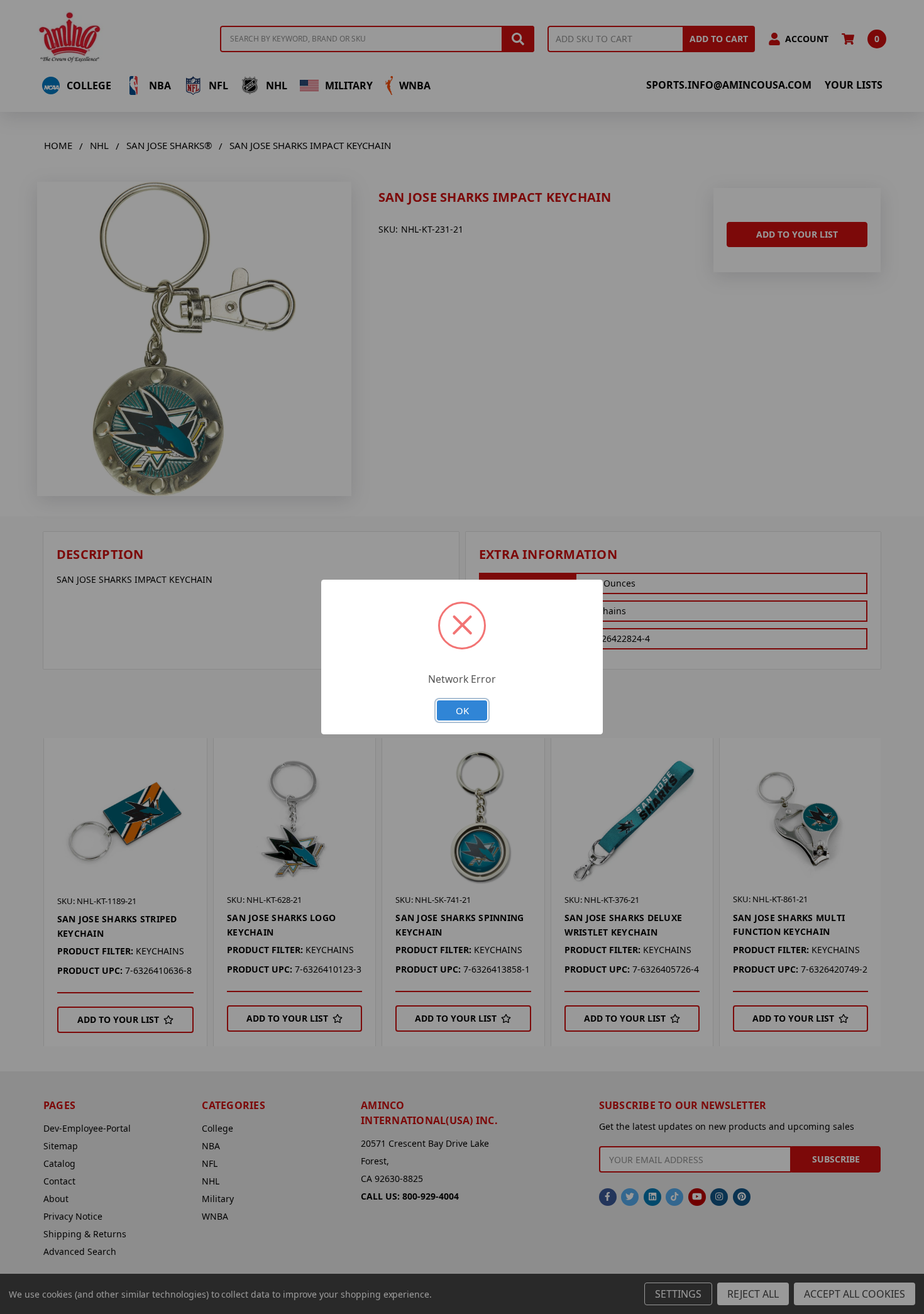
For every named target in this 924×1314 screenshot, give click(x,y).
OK (462, 710)
